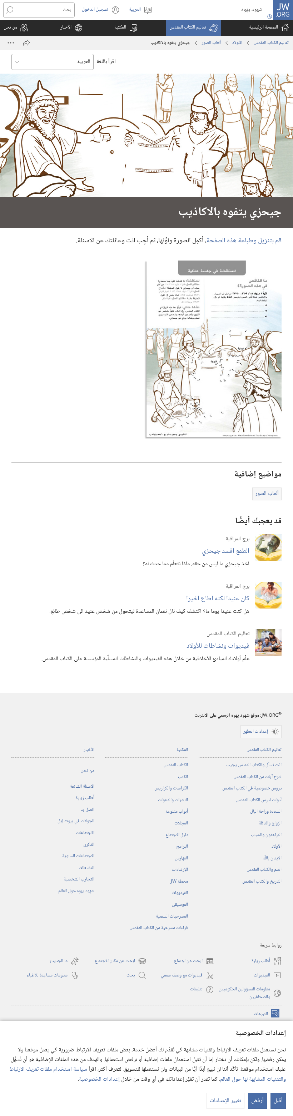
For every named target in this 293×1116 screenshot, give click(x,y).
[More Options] (10, 43)
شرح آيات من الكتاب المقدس (258, 777)
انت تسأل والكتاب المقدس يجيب (254, 765)
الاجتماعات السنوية (78, 856)
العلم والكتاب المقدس (264, 870)
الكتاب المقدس (176, 765)
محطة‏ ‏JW (179, 881)
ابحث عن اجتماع (194, 961)
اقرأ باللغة (106, 62)
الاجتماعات (85, 833)
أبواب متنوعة (176, 811)
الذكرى (88, 845)
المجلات (181, 823)
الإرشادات (180, 870)
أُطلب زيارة (85, 798)
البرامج (182, 846)
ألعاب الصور (211, 43)
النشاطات (86, 868)
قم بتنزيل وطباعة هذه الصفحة (244, 241)
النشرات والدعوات (173, 800)
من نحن (87, 771)
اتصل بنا (87, 810)
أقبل (278, 1101)
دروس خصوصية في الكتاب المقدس (252, 788)
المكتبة (182, 750)
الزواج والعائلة (270, 823)
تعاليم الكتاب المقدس (271, 43)
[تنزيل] (214, 349)
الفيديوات (180, 893)
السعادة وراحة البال (266, 811)
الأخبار (89, 750)
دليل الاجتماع (176, 835)
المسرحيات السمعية (172, 916)
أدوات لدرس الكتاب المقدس (259, 800)
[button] (193, 28)
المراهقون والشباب (266, 835)
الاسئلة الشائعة (82, 787)
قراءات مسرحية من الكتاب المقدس (159, 928)
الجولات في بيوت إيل (76, 821)
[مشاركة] (26, 43)
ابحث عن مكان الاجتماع (120, 961)
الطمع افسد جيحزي (225, 551)
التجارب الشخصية (79, 879)
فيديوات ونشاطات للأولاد (218, 646)
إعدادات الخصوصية (99, 1079)
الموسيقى (180, 905)
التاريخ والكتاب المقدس (262, 881)
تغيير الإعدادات (225, 1101)
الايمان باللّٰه (272, 858)
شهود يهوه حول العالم (76, 891)
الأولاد (237, 43)
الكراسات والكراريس (171, 788)
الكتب (183, 777)
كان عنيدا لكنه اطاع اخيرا (217, 599)
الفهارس (181, 858)
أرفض (257, 1101)
